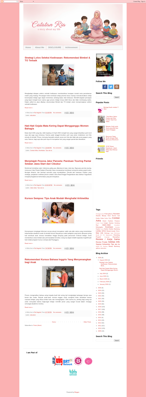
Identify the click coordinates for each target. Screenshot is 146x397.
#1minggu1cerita (100, 213)
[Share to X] (69, 113)
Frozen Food (99, 223)
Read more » (29, 107)
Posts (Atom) (37, 325)
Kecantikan (117, 225)
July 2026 (103, 273)
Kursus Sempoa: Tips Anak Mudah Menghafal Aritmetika (57, 198)
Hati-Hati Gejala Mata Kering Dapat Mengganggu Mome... (109, 269)
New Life (99, 233)
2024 (100, 290)
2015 (100, 314)
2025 (100, 288)
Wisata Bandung (114, 246)
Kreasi (102, 229)
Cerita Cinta (100, 218)
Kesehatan (42, 150)
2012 (100, 323)
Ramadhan (116, 237)
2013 (100, 320)
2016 (100, 312)
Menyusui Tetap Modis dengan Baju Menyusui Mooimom (112, 138)
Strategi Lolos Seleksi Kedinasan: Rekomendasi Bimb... (108, 264)
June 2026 (103, 276)
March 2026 (104, 279)
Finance (117, 221)
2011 (99, 325)
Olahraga (106, 233)
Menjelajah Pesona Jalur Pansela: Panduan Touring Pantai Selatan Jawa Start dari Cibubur (58, 162)
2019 (100, 304)
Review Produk (101, 242)
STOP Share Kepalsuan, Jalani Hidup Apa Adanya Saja (111, 149)
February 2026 (104, 281)
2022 (100, 296)
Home (28, 47)
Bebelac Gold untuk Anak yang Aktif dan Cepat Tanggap (112, 128)
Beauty (104, 215)
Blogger (76, 392)
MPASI (104, 231)
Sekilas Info (114, 242)
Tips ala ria (49, 150)
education (33, 115)
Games (111, 223)
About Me (39, 47)
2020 (100, 301)
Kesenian (117, 227)
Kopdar (98, 229)
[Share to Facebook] (71, 113)
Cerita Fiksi (107, 218)
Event (104, 221)
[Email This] (65, 113)
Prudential (106, 237)
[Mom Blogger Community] (88, 365)
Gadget (106, 223)
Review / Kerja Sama (108, 239)
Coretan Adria (34, 150)
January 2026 (104, 284)
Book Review (112, 215)
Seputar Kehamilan (103, 244)
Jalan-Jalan (33, 188)
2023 (100, 293)
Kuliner (106, 229)
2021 (100, 298)
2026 (100, 257)
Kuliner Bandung (114, 229)
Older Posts (87, 322)
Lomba (98, 231)
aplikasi (98, 248)
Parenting (117, 235)
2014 (100, 317)
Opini (112, 233)
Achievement (71, 47)
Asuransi (116, 214)
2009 (100, 331)
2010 (100, 328)
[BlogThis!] (67, 113)
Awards (98, 215)
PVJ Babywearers (107, 235)
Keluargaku (99, 227)
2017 (100, 309)
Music (118, 231)
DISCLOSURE (54, 47)
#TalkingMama (108, 214)
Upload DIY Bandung (101, 246)
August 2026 (104, 260)
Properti (98, 237)
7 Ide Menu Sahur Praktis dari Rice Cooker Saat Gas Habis (111, 119)
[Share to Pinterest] (73, 113)
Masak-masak (111, 231)
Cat (118, 215)
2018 (100, 306)
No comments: (57, 112)
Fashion (110, 221)
